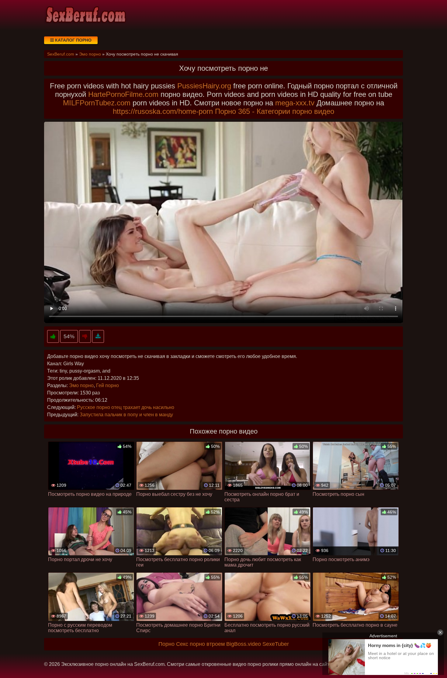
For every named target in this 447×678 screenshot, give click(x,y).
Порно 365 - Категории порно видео (274, 111)
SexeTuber (275, 644)
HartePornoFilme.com (123, 94)
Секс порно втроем (200, 644)
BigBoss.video (243, 644)
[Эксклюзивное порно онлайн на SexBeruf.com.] (85, 15)
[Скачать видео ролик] (98, 336)
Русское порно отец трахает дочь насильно (125, 407)
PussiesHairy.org (204, 86)
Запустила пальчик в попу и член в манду (126, 414)
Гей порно (107, 385)
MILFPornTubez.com (96, 103)
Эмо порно (81, 385)
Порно (166, 644)
